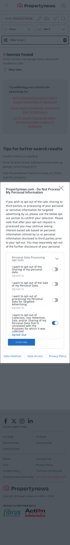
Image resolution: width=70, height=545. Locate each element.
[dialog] (35, 272)
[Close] (62, 189)
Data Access (35, 356)
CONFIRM (21, 342)
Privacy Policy (57, 356)
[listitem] (35, 259)
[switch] (55, 269)
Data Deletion (12, 356)
